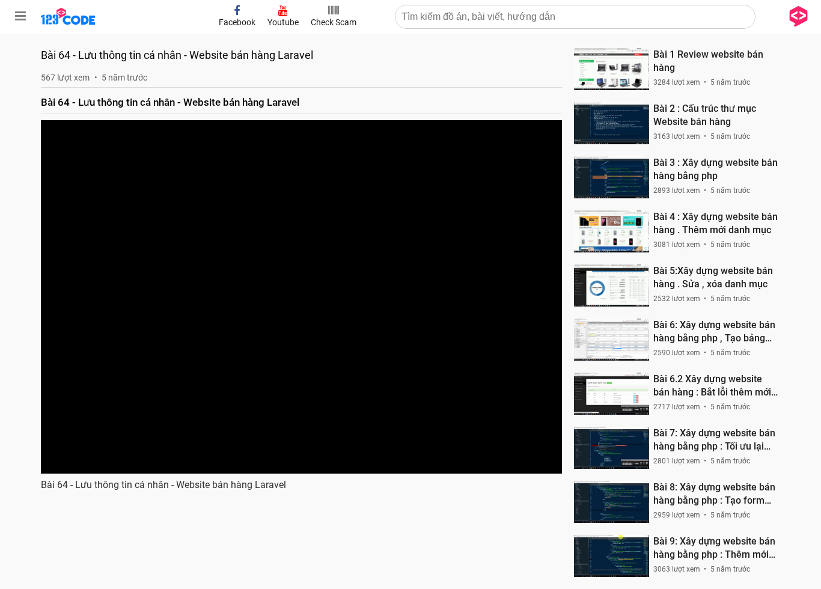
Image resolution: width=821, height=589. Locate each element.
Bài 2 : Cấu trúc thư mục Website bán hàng (704, 115)
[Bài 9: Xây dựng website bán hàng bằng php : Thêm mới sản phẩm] (611, 556)
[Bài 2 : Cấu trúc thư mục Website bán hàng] (611, 123)
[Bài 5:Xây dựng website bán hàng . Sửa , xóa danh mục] (611, 285)
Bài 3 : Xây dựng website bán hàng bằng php (715, 169)
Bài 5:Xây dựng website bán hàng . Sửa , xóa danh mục (713, 277)
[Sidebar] (20, 16)
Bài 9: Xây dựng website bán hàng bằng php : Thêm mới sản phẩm (714, 548)
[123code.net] (68, 22)
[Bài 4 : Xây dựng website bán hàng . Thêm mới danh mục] (611, 231)
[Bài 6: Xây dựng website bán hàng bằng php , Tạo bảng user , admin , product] (611, 340)
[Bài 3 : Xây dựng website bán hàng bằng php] (611, 177)
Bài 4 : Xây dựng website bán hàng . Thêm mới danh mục (715, 223)
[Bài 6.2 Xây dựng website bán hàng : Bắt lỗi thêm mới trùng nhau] (611, 394)
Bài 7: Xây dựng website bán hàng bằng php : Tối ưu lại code (714, 440)
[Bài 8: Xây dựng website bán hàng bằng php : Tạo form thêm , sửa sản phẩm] (611, 502)
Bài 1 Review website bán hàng (708, 61)
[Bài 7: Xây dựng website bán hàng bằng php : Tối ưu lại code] (611, 448)
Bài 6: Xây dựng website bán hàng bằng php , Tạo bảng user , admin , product (714, 332)
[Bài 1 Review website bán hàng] (611, 69)
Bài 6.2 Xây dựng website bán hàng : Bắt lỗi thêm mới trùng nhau (712, 386)
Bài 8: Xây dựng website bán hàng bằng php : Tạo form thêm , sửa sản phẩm (714, 494)
